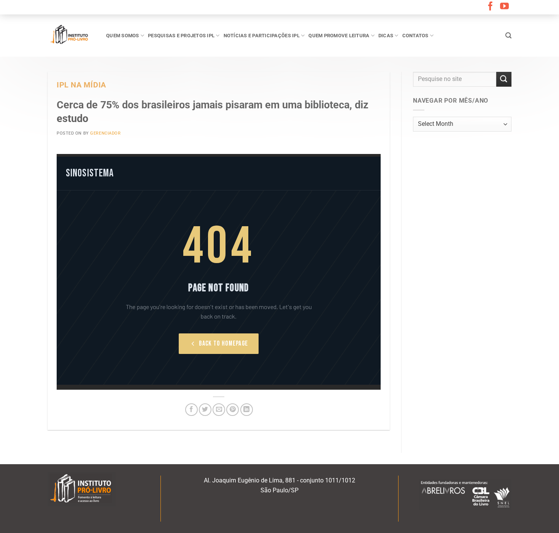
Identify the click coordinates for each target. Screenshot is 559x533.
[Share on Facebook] (191, 409)
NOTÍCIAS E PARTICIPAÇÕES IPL (262, 35)
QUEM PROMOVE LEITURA (338, 35)
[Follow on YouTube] (504, 7)
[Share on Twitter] (205, 409)
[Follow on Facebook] (490, 7)
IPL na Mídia (81, 85)
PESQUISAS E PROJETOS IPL (181, 35)
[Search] (508, 35)
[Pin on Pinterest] (232, 409)
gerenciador (105, 133)
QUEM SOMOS (122, 35)
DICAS (385, 35)
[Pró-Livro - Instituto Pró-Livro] (71, 35)
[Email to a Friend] (219, 409)
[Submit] (503, 79)
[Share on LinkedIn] (246, 409)
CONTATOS (415, 35)
